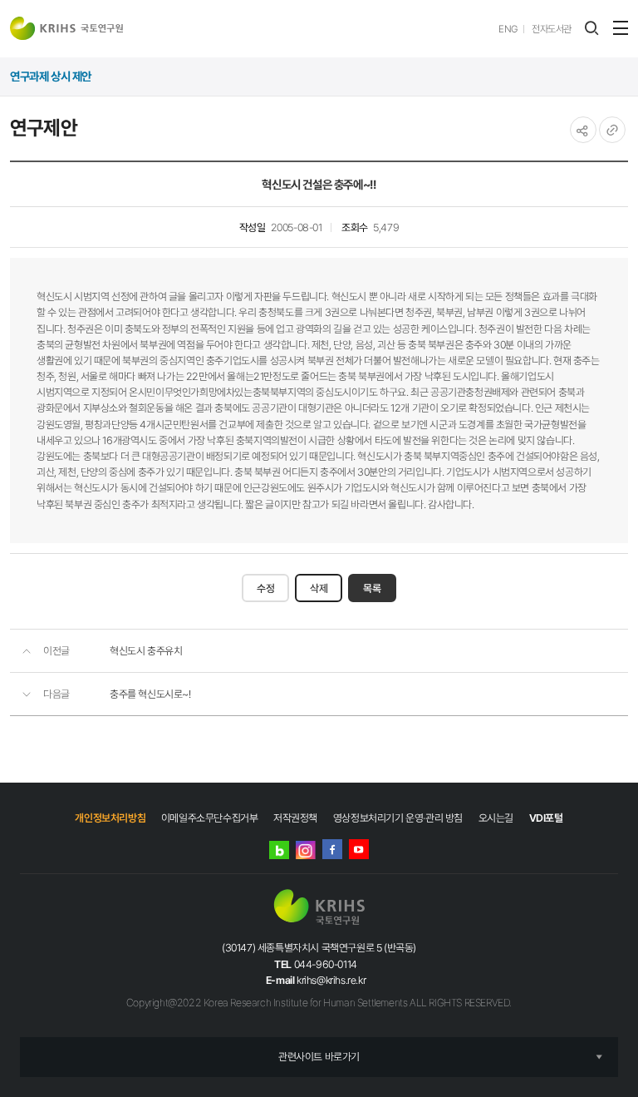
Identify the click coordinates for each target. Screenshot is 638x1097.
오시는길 (495, 818)
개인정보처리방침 (110, 818)
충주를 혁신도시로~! (150, 694)
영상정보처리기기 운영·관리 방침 (398, 818)
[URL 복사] (612, 129)
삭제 (318, 588)
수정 (265, 588)
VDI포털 (546, 818)
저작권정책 (295, 818)
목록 (372, 588)
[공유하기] (583, 129)
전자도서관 (552, 29)
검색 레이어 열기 (591, 28)
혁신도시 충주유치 (146, 651)
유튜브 (359, 849)
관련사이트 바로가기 (319, 1056)
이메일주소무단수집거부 (209, 818)
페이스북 (332, 849)
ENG (508, 29)
